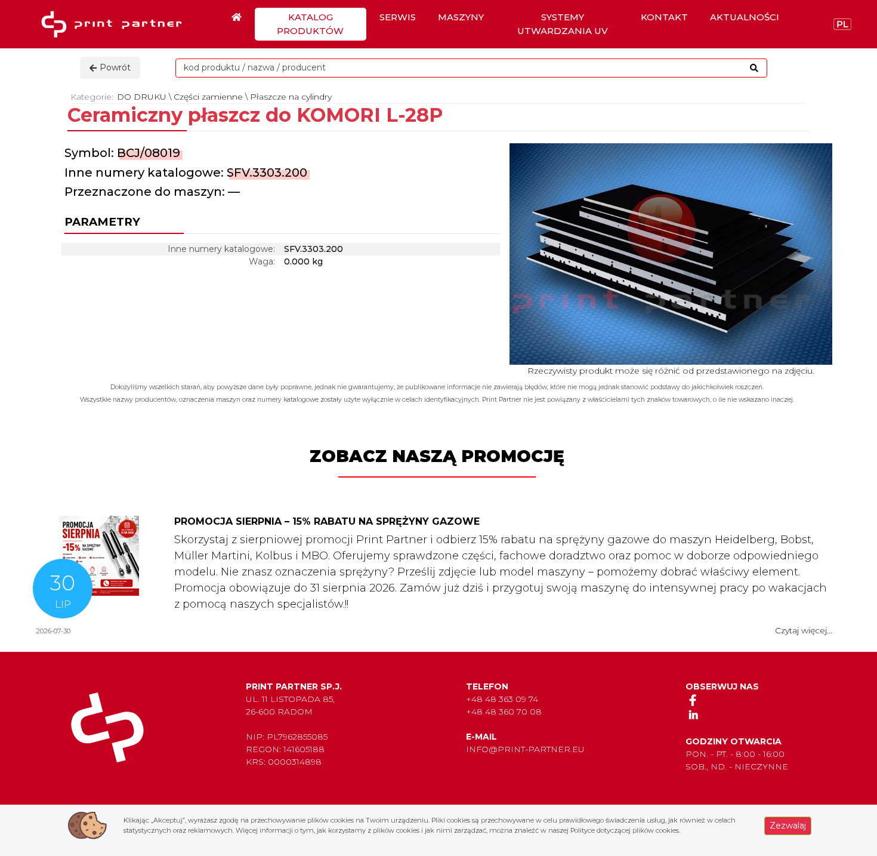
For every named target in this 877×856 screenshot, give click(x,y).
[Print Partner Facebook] (692, 699)
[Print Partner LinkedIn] (692, 714)
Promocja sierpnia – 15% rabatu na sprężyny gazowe (327, 521)
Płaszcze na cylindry (291, 96)
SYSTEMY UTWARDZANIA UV (562, 23)
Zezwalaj (788, 825)
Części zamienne (208, 96)
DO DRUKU (141, 96)
